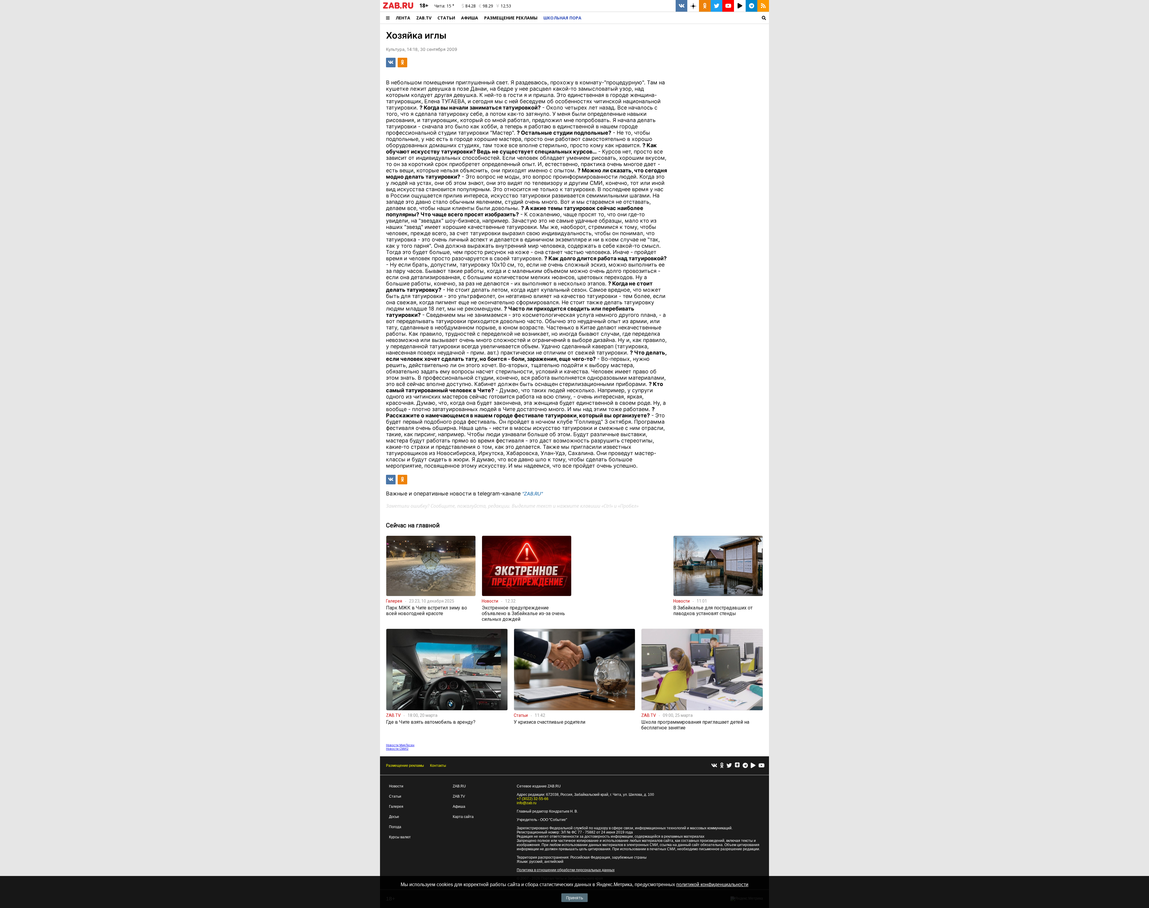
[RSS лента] (763, 6)
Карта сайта (463, 817)
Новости (396, 786)
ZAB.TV (423, 18)
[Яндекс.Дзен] (737, 765)
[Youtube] (761, 766)
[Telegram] (745, 766)
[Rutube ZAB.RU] (740, 6)
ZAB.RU (459, 786)
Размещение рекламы (405, 765)
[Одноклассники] (722, 766)
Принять (574, 898)
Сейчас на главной (413, 525)
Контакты (438, 765)
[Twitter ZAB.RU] (716, 6)
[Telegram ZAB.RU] (751, 6)
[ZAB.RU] (398, 7)
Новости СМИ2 (397, 748)
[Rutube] (753, 766)
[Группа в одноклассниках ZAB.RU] (705, 6)
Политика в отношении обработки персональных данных (566, 870)
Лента (403, 18)
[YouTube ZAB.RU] (728, 6)
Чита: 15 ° (444, 6)
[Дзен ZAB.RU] (693, 6)
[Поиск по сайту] (676, 18)
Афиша (469, 18)
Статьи (446, 18)
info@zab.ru (526, 803)
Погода (395, 827)
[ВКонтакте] (714, 766)
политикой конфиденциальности (712, 884)
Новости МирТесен (400, 745)
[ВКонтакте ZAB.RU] (681, 6)
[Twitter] (729, 766)
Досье (394, 817)
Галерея (396, 806)
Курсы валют (400, 837)
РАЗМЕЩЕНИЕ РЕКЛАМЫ (510, 18)
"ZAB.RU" (532, 494)
